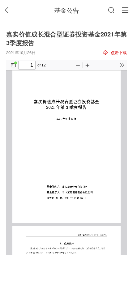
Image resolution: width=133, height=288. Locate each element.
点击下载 (119, 52)
